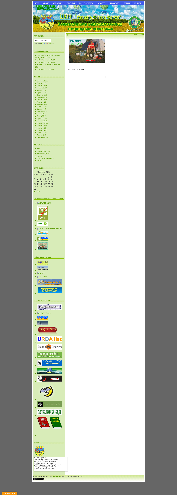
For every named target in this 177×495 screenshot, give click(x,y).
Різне (39, 161)
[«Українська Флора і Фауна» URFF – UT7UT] (42, 226)
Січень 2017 (41, 116)
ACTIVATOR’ (57, 3)
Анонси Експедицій (44, 151)
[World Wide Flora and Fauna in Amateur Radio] (43, 203)
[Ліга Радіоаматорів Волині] (40, 273)
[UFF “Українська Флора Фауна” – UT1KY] (48, 229)
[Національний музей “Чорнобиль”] (49, 382)
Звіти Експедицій (43, 153)
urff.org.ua (45, 5)
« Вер (38, 191)
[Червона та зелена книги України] (55, 435)
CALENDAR (71, 3)
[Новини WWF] (49, 366)
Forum (127, 3)
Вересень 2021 (42, 81)
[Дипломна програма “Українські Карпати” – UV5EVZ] (42, 250)
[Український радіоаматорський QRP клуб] (46, 334)
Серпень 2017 (42, 100)
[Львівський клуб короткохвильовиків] (49, 285)
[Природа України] (49, 358)
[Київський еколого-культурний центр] (49, 407)
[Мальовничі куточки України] (49, 415)
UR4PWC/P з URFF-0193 (46, 62)
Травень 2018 (42, 88)
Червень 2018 (42, 86)
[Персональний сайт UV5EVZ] (49, 293)
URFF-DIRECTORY (86, 3)
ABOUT (46, 3)
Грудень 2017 (42, 93)
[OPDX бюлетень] (49, 310)
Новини (39, 156)
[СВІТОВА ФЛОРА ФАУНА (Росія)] (42, 220)
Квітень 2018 (41, 90)
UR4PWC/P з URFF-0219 (46, 60)
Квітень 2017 (41, 109)
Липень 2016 (41, 128)
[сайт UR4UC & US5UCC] (42, 265)
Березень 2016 (42, 137)
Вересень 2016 (42, 123)
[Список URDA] (49, 342)
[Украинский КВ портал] (42, 325)
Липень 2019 (41, 83)
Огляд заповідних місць (45, 158)
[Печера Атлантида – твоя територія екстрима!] (45, 399)
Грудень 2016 (42, 118)
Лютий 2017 (41, 114)
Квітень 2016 (41, 135)
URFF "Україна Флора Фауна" (48, 9)
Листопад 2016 (42, 121)
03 (68, 35)
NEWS (37, 3)
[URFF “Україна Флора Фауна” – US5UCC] (42, 240)
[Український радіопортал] (42, 320)
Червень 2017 (42, 104)
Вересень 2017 (42, 97)
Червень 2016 (42, 130)
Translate (52, 43)
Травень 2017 (42, 107)
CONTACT (137, 3)
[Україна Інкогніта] (49, 350)
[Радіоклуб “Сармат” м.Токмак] (41, 277)
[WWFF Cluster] (43, 313)
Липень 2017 (41, 102)
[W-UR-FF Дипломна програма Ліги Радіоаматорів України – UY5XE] (42, 235)
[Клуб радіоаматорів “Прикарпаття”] (42, 270)
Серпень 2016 (42, 125)
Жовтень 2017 (42, 95)
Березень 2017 (42, 111)
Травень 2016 (42, 133)
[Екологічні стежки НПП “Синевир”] (49, 374)
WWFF (39, 149)
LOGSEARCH (115, 3)
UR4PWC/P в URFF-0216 (46, 69)
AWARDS (101, 3)
